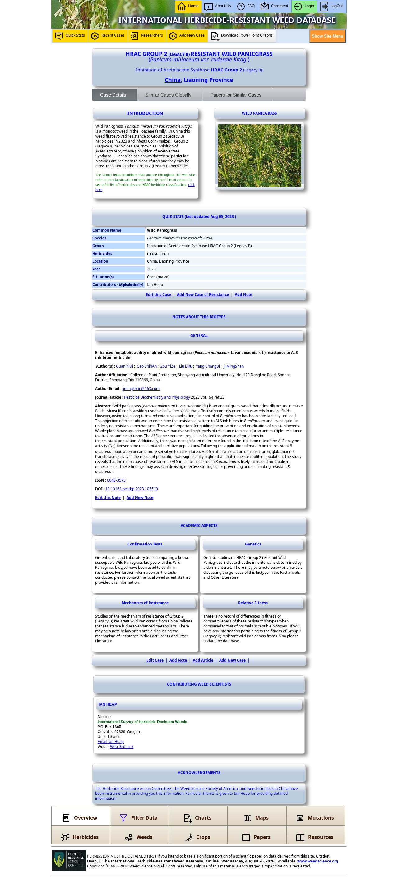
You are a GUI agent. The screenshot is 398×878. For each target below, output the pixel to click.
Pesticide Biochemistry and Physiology (157, 397)
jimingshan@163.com (141, 388)
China (173, 80)
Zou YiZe (167, 366)
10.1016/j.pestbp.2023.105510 (131, 488)
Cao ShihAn (147, 366)
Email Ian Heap (111, 742)
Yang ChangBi (208, 366)
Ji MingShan (234, 366)
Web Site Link (121, 746)
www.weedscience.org (317, 861)
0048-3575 (116, 480)
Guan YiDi (124, 366)
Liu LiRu (185, 366)
